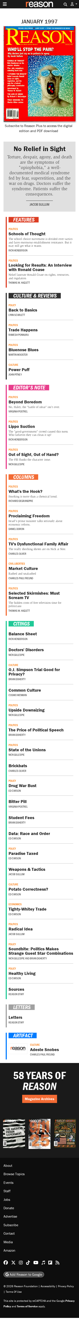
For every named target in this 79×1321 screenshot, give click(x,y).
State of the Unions (27, 749)
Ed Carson (15, 790)
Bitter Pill (18, 801)
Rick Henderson (18, 250)
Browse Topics (14, 1174)
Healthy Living (22, 973)
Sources (16, 989)
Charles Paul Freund (21, 578)
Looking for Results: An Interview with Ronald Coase (40, 267)
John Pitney (15, 374)
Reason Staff (16, 994)
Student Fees (21, 817)
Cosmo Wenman (18, 695)
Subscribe (11, 1224)
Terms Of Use (14, 1291)
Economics (15, 904)
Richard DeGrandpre (21, 501)
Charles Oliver (17, 553)
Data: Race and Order (29, 833)
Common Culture (25, 690)
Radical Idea (21, 929)
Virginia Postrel (18, 411)
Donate (9, 1208)
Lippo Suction (22, 426)
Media (8, 1241)
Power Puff (19, 369)
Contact (9, 1233)
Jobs (7, 1199)
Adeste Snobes (44, 1049)
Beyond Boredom (25, 401)
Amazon (9, 1250)
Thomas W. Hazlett (19, 282)
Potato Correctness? (28, 889)
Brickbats (18, 765)
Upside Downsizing (27, 710)
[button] (74, 4)
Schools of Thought (27, 233)
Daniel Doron (16, 529)
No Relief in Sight (40, 148)
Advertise (10, 1216)
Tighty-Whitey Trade (28, 909)
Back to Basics (23, 310)
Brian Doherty (17, 679)
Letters (15, 1017)
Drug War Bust (22, 785)
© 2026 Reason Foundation (21, 1286)
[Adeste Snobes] (18, 1048)
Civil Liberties (17, 563)
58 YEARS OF (39, 1081)
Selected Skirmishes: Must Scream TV (34, 595)
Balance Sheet (23, 633)
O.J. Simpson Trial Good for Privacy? (34, 672)
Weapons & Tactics (27, 869)
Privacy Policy (66, 1286)
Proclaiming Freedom (29, 515)
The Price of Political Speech (36, 730)
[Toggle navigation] (5, 4)
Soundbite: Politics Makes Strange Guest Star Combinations (41, 951)
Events (8, 1182)
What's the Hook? (25, 491)
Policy (12, 305)
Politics (13, 229)
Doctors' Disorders (26, 649)
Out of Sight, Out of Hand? (34, 454)
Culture (13, 364)
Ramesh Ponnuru (19, 334)
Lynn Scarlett (17, 315)
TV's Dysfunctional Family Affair (38, 544)
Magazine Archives (39, 1099)
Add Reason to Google (25, 1274)
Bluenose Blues (23, 349)
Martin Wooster (18, 354)
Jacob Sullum (39, 204)
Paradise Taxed (23, 853)
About (8, 1165)
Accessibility (48, 1286)
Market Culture (23, 568)
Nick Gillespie (17, 464)
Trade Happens (23, 329)
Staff (7, 1191)
